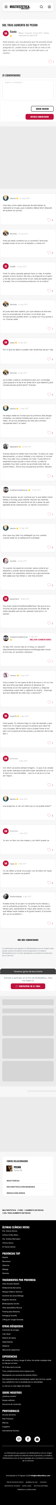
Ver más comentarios (28, 939)
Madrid (5, 1257)
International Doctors (10, 1431)
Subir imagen (42, 108)
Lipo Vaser (6, 1334)
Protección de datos (15, 1482)
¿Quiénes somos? (9, 1396)
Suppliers (6, 1427)
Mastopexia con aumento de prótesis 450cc (19, 1375)
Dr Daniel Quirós (8, 1247)
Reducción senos (16, 1193)
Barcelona (6, 1261)
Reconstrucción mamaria (21, 1187)
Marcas (5, 1423)
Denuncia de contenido (11, 1404)
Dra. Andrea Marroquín (11, 1239)
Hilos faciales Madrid (10, 1284)
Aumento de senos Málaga (13, 1296)
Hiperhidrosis (7, 1342)
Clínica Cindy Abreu (10, 1235)
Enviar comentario (39, 116)
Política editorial (41, 1486)
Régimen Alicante (9, 1300)
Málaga (5, 1269)
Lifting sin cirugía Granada (12, 1319)
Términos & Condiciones (26, 1489)
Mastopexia (13, 1181)
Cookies (43, 1482)
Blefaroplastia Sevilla (10, 1304)
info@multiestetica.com (40, 1475)
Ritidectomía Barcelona (11, 1288)
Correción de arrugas (10, 1330)
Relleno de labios (9, 1338)
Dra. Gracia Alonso (9, 1231)
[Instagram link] (19, 1440)
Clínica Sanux (7, 1243)
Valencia (5, 1265)
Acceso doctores (9, 1415)
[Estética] (20, 7)
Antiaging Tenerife (9, 1316)
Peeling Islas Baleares (11, 1312)
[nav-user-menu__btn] (49, 7)
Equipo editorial (8, 1400)
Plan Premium (7, 1419)
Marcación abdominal (11, 1350)
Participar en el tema (29, 986)
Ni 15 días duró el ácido (11, 1367)
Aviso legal (27, 1486)
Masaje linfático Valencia (12, 1292)
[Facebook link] (28, 1440)
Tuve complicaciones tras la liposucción (18, 1371)
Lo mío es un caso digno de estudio (16, 1386)
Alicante (5, 1273)
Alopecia (5, 1346)
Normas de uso (32, 1482)
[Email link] (37, 1439)
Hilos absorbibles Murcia (12, 1308)
